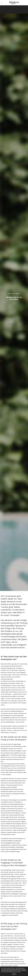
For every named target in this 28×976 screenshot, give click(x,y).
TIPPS (13, 293)
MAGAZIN (10, 293)
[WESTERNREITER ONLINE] (14, 2)
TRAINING (17, 293)
